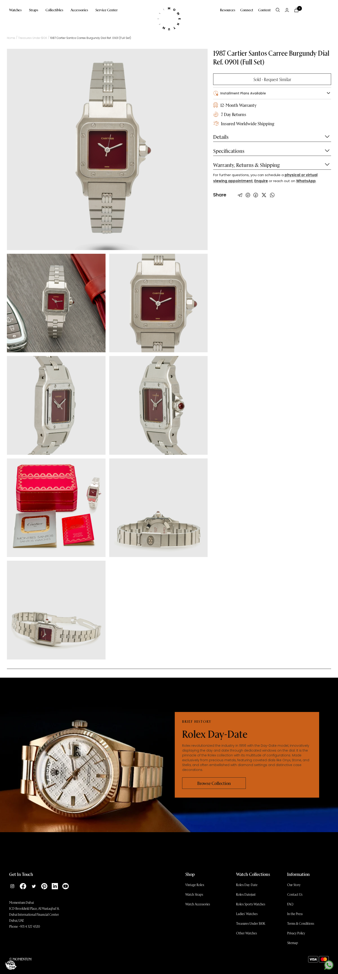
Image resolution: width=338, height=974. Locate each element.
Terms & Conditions (300, 923)
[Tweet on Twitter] (240, 195)
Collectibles (54, 10)
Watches (15, 10)
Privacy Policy (296, 933)
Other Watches (246, 933)
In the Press (295, 914)
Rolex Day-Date (247, 885)
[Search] (278, 10)
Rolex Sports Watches (250, 904)
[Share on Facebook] (255, 195)
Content (264, 10)
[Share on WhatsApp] (272, 195)
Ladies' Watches (247, 914)
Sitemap (292, 943)
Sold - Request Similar (272, 79)
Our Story (294, 885)
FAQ (290, 904)
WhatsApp (306, 180)
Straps (33, 10)
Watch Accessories (197, 904)
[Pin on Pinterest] (248, 195)
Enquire (261, 180)
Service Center (106, 10)
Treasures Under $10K (250, 923)
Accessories (79, 10)
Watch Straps (194, 894)
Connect (246, 10)
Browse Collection (214, 783)
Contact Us (294, 894)
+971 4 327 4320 (29, 926)
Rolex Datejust (246, 894)
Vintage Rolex (194, 885)
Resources (227, 10)
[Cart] (296, 10)
